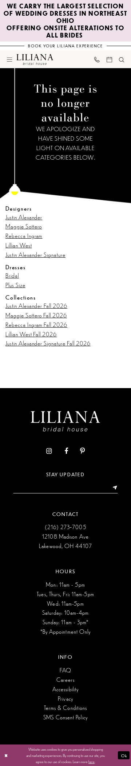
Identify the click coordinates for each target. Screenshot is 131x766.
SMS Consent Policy (65, 717)
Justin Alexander (23, 217)
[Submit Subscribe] (113, 488)
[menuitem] (10, 59)
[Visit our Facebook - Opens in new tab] (66, 451)
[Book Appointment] (109, 59)
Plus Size (15, 285)
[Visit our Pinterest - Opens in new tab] (82, 451)
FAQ (65, 670)
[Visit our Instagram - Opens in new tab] (49, 451)
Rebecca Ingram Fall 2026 (36, 324)
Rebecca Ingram (23, 235)
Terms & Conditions (65, 707)
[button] (10, 59)
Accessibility (65, 688)
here (91, 761)
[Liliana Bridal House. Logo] (34, 59)
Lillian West (18, 245)
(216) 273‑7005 (65, 526)
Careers (65, 679)
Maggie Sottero (23, 226)
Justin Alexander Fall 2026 (36, 305)
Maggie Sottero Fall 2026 (36, 315)
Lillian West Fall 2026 (31, 334)
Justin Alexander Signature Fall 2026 (48, 343)
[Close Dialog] (6, 755)
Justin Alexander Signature (35, 254)
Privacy (65, 698)
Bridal (12, 275)
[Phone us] (97, 59)
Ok (124, 755)
